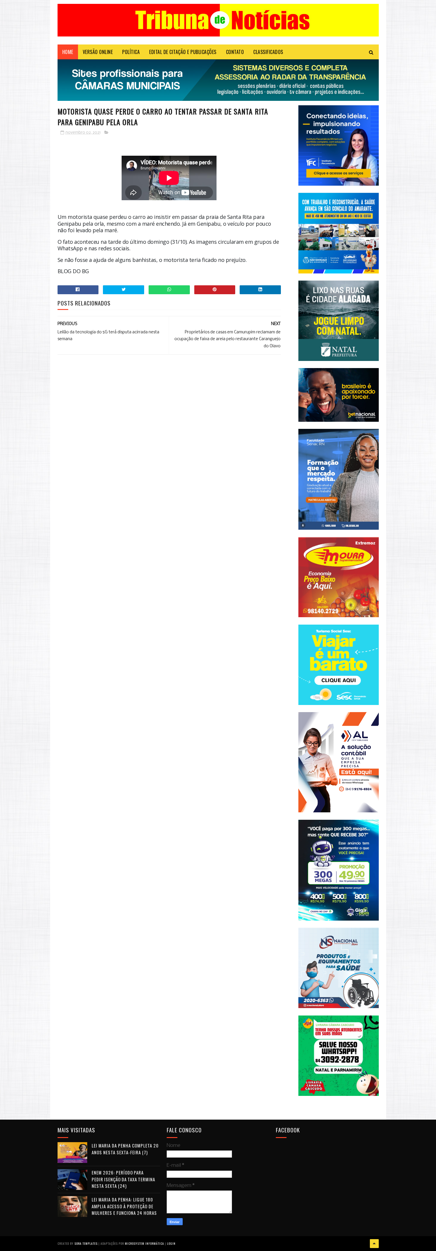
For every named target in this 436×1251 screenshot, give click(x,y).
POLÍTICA (131, 51)
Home (67, 51)
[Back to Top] (374, 1243)
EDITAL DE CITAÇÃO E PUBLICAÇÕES (183, 51)
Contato (235, 51)
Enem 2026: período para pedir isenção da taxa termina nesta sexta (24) (123, 1179)
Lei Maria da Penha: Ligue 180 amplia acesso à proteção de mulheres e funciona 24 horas (124, 1206)
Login (171, 1243)
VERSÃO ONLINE (98, 51)
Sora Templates (86, 1243)
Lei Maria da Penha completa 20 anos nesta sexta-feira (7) (125, 1148)
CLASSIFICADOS (268, 51)
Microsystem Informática (144, 1243)
